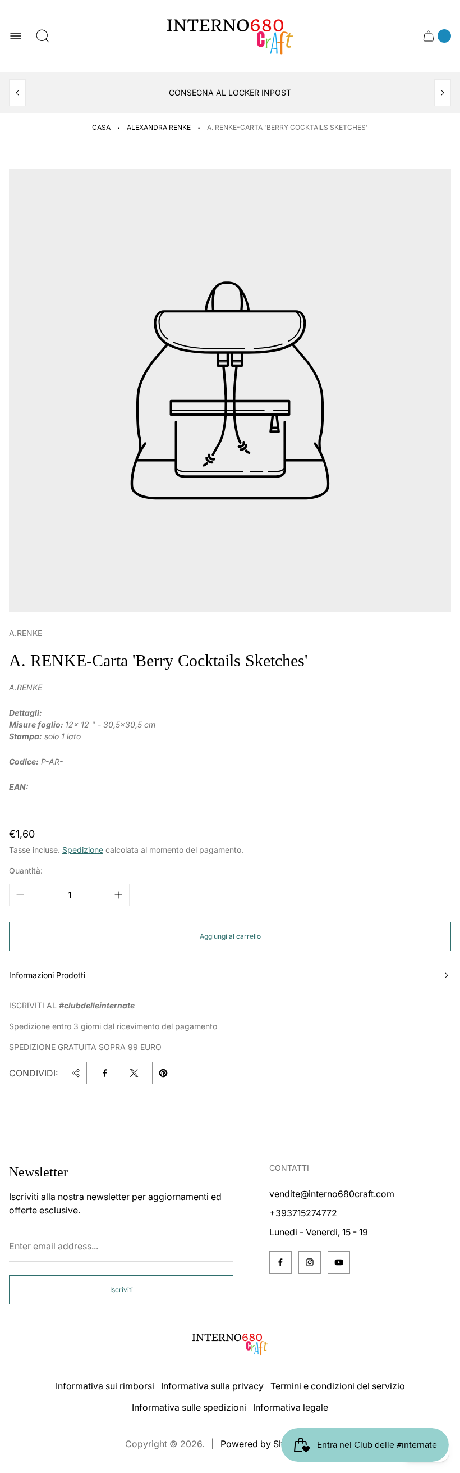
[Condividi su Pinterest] (163, 1073)
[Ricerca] (42, 36)
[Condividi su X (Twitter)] (134, 1073)
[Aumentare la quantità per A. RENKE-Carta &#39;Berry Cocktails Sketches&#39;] (118, 895)
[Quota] (76, 1073)
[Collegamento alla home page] (230, 1344)
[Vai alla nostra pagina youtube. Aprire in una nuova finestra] (339, 1262)
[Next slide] (442, 92)
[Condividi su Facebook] (105, 1073)
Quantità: (26, 870)
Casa (101, 127)
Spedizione (82, 849)
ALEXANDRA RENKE (159, 127)
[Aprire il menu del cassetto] (15, 36)
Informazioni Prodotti (47, 975)
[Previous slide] (17, 92)
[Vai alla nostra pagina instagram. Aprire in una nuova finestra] (309, 1262)
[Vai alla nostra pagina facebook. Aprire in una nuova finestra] (280, 1262)
